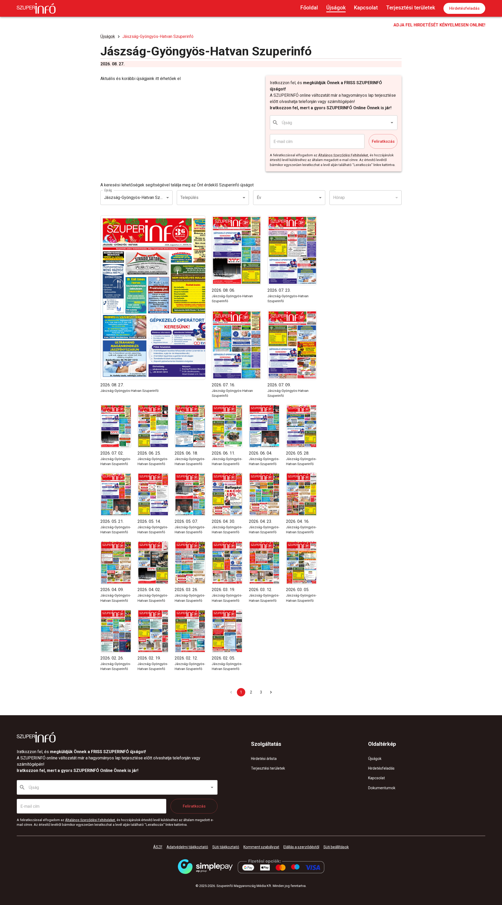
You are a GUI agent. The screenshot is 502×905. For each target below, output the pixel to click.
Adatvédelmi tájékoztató (187, 847)
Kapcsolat (366, 7)
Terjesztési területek (410, 7)
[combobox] (334, 123)
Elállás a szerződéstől (301, 847)
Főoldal (309, 7)
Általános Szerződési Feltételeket (343, 155)
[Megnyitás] (392, 122)
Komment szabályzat (261, 847)
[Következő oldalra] (271, 692)
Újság (108, 190)
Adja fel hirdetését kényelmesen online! (439, 24)
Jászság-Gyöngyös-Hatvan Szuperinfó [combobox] (138, 197)
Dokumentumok (381, 788)
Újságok (336, 7)
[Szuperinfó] (36, 8)
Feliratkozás (383, 141)
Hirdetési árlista (264, 759)
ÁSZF (157, 847)
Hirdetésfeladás (464, 8)
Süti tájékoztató (225, 847)
